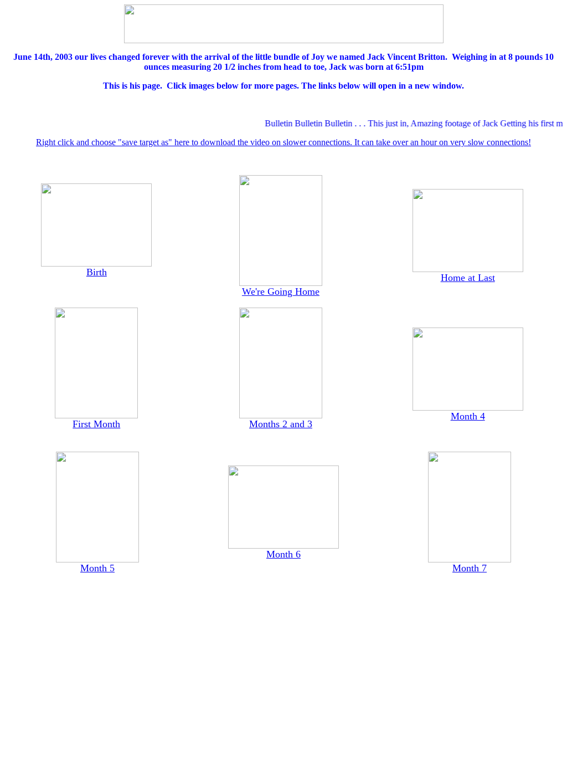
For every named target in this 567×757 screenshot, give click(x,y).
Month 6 (283, 554)
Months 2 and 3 (280, 423)
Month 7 (469, 568)
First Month (96, 423)
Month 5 (97, 568)
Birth (96, 272)
